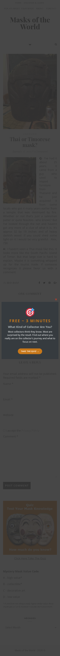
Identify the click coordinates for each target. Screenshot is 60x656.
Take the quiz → (30, 351)
